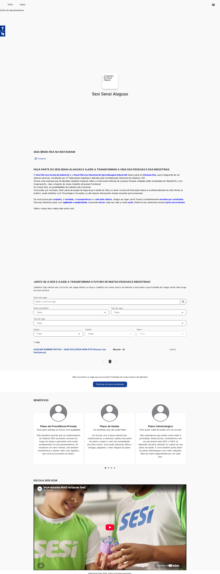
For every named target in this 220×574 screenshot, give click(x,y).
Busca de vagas (40, 297)
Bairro (139, 329)
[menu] (213, 4)
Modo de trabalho (41, 308)
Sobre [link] (10, 4)
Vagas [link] (22, 4)
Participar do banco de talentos (110, 384)
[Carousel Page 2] (108, 467)
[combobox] (114, 312)
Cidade (88, 329)
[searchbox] (110, 302)
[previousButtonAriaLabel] (103, 361)
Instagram (42, 158)
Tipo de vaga (116, 308)
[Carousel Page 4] (114, 467)
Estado (36, 329)
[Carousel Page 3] (111, 467)
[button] (213, 4)
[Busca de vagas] (183, 302)
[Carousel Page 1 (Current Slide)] (105, 467)
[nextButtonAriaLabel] (116, 361)
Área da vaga (39, 319)
